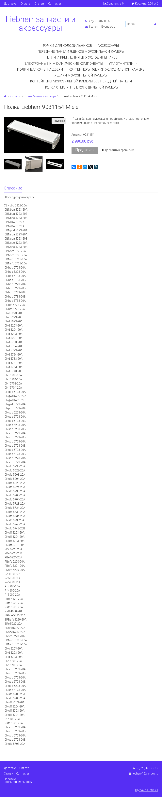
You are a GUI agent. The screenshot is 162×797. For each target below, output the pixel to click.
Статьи (39, 3)
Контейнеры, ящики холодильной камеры (107, 69)
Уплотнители (121, 63)
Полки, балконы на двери (40, 69)
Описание (13, 188)
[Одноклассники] (79, 167)
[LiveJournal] (96, 167)
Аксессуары (108, 46)
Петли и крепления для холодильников (81, 57)
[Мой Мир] (85, 167)
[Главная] (5, 96)
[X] (90, 167)
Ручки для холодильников (67, 46)
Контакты (54, 3)
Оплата (25, 3)
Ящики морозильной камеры (81, 75)
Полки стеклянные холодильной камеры (81, 87)
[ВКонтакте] (74, 167)
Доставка (10, 3)
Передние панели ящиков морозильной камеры (81, 51)
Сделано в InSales (146, 790)
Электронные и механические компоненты (63, 63)
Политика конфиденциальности (18, 780)
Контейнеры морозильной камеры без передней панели (81, 81)
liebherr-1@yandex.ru (102, 26)
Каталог (15, 96)
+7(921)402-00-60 (99, 21)
